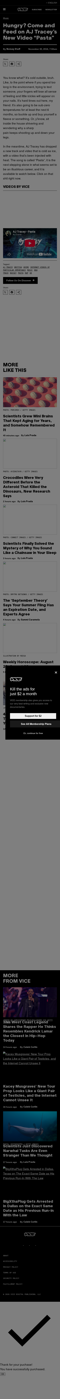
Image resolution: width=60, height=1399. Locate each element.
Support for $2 (33, 716)
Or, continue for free (33, 733)
